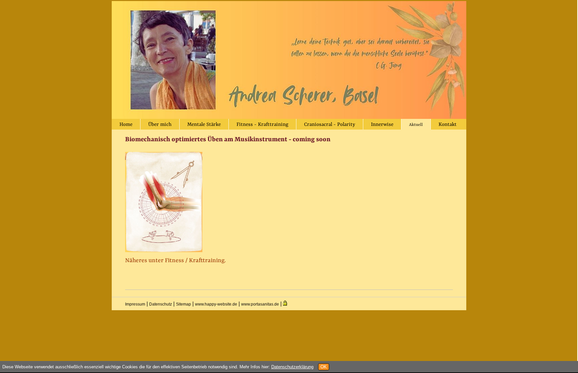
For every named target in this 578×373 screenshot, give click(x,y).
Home (125, 125)
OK (323, 366)
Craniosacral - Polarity (329, 125)
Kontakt (448, 125)
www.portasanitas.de (260, 304)
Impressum (135, 304)
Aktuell (416, 125)
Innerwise (382, 125)
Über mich (160, 125)
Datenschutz (160, 304)
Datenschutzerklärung (292, 366)
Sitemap (183, 304)
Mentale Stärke (204, 125)
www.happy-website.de (216, 304)
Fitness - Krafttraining (262, 125)
